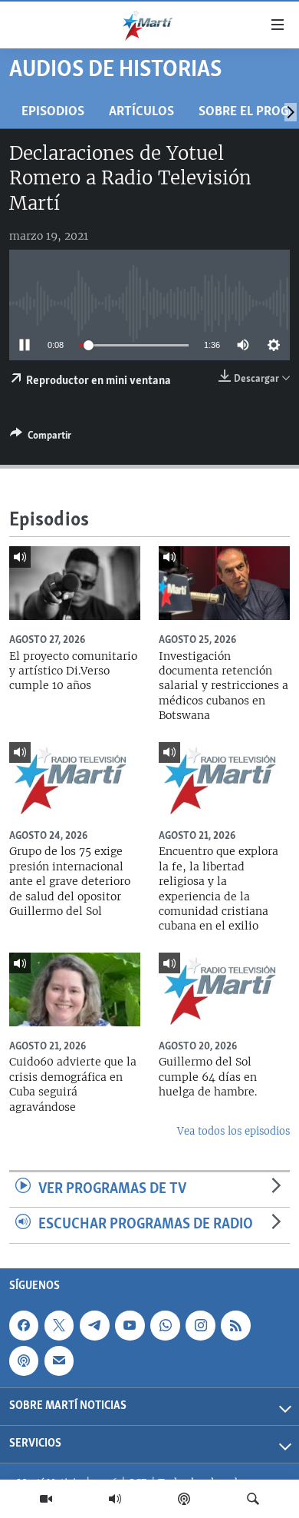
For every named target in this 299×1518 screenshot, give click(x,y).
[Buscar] (253, 1499)
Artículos (141, 112)
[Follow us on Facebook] (23, 1325)
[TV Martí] (46, 1499)
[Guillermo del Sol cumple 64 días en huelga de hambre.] (224, 989)
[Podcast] (184, 1499)
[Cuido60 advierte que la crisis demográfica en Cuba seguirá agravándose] (74, 989)
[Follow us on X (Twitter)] (59, 1325)
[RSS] (235, 1325)
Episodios (52, 112)
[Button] (40, 437)
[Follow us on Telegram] (94, 1325)
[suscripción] (59, 1360)
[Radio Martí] (115, 1499)
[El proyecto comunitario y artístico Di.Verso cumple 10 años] (74, 583)
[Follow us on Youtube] (129, 1325)
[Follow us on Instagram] (200, 1325)
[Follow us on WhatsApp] (164, 1325)
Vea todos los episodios (233, 1131)
